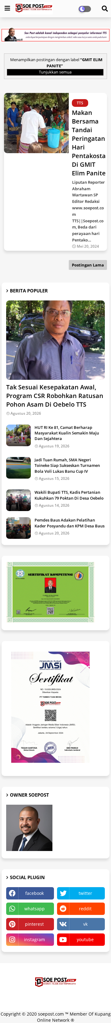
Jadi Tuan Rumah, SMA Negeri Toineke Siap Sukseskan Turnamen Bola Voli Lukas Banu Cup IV (67, 465)
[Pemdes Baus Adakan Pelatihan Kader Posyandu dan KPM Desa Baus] (18, 528)
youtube (85, 939)
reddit (85, 909)
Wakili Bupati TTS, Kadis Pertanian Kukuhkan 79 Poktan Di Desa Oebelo (69, 495)
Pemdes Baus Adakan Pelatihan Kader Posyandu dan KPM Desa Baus (70, 522)
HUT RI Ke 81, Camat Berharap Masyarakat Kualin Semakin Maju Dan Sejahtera (67, 433)
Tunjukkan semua (55, 72)
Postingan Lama (88, 265)
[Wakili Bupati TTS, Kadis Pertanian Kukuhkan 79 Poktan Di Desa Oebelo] (18, 500)
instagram (34, 939)
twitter (85, 893)
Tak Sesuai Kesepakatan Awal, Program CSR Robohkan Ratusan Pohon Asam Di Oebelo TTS (54, 396)
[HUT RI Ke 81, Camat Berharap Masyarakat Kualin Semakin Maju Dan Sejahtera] (18, 435)
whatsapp (34, 909)
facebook (34, 893)
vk (85, 924)
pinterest (34, 924)
